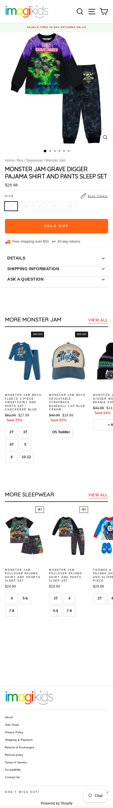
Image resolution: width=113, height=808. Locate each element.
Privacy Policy (14, 732)
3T (26, 206)
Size (56, 196)
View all (98, 320)
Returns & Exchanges (19, 747)
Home (9, 160)
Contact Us (12, 777)
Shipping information (33, 268)
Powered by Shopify (56, 803)
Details (16, 258)
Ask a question (25, 279)
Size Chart (12, 724)
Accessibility (13, 769)
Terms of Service (16, 762)
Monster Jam (55, 160)
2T (11, 206)
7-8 (69, 206)
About (9, 717)
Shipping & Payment (18, 739)
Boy (20, 160)
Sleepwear (34, 160)
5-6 (54, 206)
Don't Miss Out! (22, 792)
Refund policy (14, 754)
